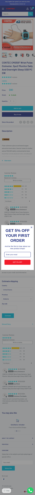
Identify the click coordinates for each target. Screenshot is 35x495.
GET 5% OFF (17, 262)
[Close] (31, 227)
